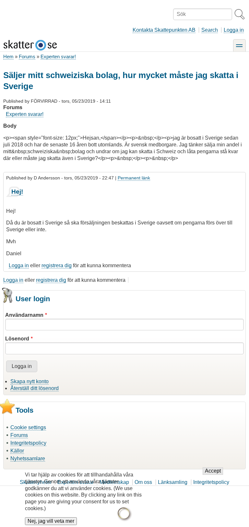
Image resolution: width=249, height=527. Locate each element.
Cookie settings (28, 427)
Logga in (234, 30)
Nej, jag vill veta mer (51, 521)
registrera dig (57, 265)
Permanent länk (134, 177)
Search (209, 30)
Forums (27, 56)
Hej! (17, 191)
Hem (8, 56)
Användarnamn (24, 315)
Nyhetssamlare (27, 458)
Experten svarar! (58, 56)
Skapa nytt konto (29, 381)
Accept (213, 471)
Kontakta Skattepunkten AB (164, 30)
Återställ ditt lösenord (34, 388)
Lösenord (17, 338)
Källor (17, 450)
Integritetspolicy (28, 443)
